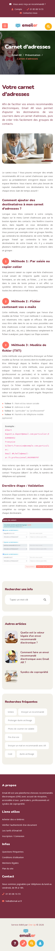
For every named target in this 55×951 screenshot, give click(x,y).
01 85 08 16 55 (36, 9)
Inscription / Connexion (13, 836)
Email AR (17, 55)
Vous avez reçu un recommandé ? (28, 4)
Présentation (32, 55)
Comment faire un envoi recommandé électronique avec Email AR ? (34, 657)
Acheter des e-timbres (13, 819)
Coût (10, 754)
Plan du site (7, 868)
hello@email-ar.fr (14, 901)
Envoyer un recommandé (32, 712)
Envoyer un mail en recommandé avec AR (27, 745)
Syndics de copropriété (34, 672)
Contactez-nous (30, 13)
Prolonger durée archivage (20, 720)
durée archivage (27, 754)
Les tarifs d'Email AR (12, 830)
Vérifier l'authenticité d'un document (19, 825)
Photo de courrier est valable (21, 728)
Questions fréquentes (13, 851)
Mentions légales (10, 862)
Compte (18, 9)
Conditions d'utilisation (13, 857)
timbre (11, 712)
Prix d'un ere (13, 737)
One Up (32, 924)
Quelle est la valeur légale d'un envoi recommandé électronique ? (32, 637)
